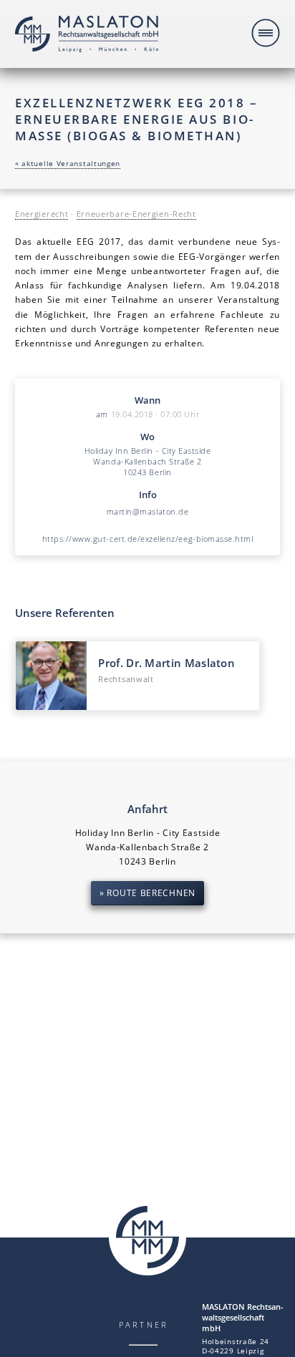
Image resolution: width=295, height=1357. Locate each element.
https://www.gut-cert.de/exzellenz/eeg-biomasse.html (147, 539)
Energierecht (41, 214)
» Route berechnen (147, 892)
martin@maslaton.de (147, 512)
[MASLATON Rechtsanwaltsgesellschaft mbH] (86, 35)
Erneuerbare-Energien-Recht (136, 214)
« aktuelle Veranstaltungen (67, 163)
